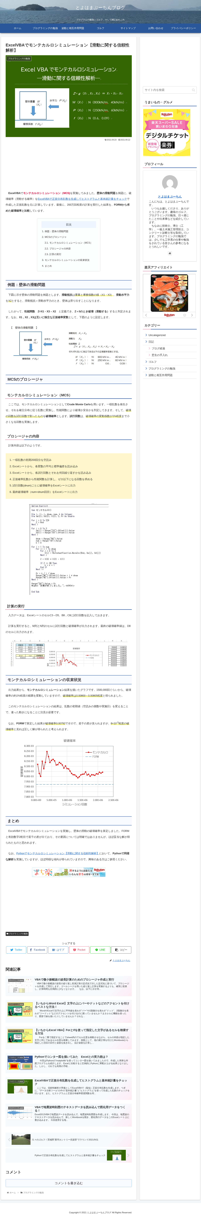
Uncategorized (157, 335)
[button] (193, 90)
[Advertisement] (69, 166)
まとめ (48, 265)
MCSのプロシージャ (56, 237)
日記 (151, 341)
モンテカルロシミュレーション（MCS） (70, 242)
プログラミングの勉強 (18, 934)
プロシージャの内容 (60, 248)
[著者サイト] (170, 253)
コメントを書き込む (69, 1183)
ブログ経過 (158, 348)
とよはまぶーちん (170, 196)
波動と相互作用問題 (161, 375)
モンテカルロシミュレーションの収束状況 (67, 260)
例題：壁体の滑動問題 (56, 231)
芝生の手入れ (160, 355)
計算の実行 (55, 254)
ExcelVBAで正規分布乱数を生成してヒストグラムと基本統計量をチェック (82, 198)
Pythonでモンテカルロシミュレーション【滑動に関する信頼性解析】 (57, 853)
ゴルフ (153, 361)
